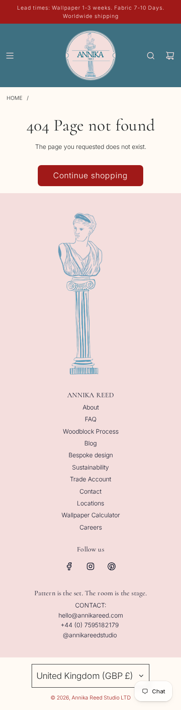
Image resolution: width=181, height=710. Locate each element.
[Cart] (170, 55)
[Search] (150, 55)
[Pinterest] (111, 566)
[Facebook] (69, 566)
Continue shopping (90, 175)
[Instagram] (90, 566)
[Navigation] (9, 55)
